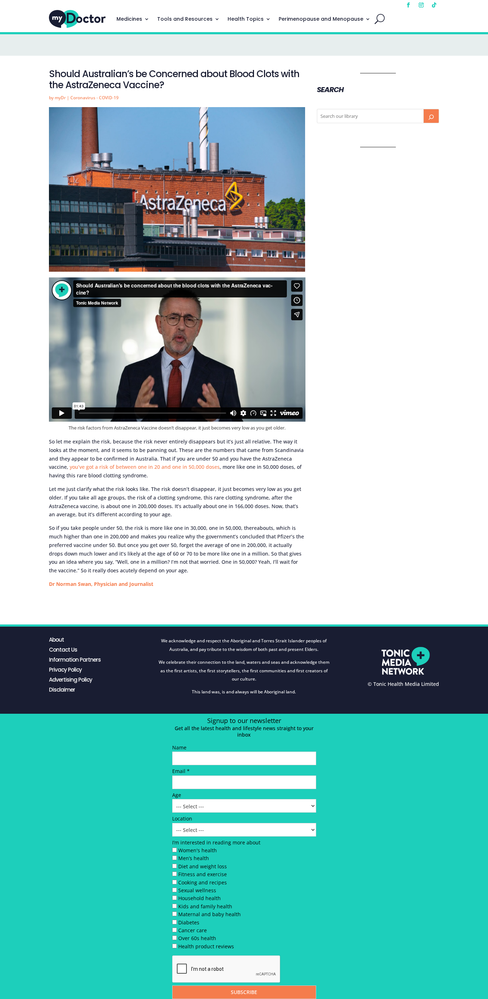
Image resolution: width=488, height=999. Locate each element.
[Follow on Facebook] (408, 5)
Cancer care (192, 930)
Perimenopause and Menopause (321, 18)
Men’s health (193, 858)
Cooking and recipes (202, 882)
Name (179, 747)
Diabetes (188, 922)
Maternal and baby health (209, 914)
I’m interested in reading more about (216, 842)
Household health (199, 898)
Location (182, 818)
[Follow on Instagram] (421, 5)
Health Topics (246, 18)
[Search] (431, 116)
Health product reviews (206, 946)
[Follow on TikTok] (434, 5)
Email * (181, 771)
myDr (60, 98)
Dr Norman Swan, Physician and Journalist (101, 584)
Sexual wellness (197, 890)
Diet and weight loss (202, 866)
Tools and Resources (185, 18)
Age (176, 795)
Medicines (129, 18)
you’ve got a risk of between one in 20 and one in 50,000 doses (145, 466)
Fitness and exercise (202, 874)
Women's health (197, 850)
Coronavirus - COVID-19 (94, 98)
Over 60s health (197, 938)
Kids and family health (205, 906)
